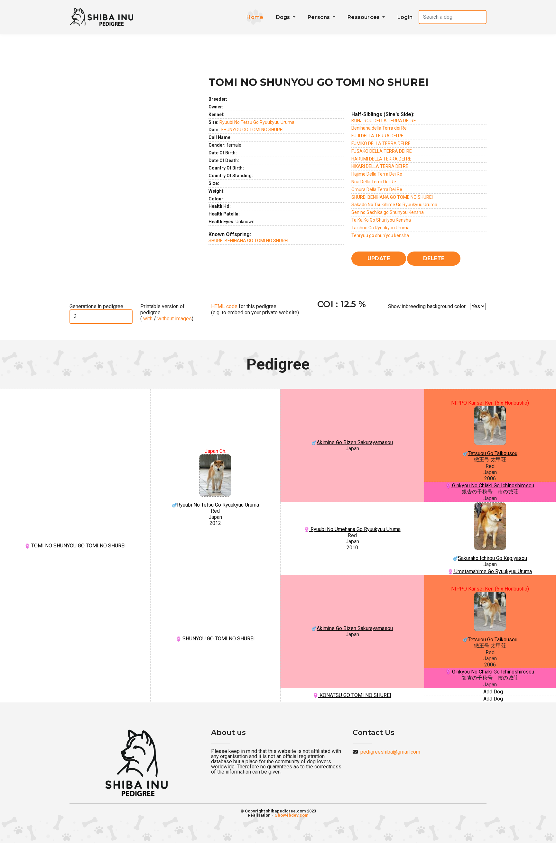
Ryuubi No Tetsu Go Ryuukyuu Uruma (256, 122)
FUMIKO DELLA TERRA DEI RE (381, 143)
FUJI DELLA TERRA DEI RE (377, 135)
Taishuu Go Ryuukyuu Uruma (380, 227)
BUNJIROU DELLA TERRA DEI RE (383, 120)
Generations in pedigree (96, 306)
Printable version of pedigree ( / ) (166, 312)
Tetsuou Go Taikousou (492, 453)
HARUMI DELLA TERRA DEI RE (381, 158)
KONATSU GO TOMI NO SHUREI (354, 695)
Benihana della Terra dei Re (379, 128)
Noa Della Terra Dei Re (373, 181)
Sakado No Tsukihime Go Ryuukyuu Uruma (394, 204)
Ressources (364, 17)
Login (404, 17)
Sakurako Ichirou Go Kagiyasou (492, 558)
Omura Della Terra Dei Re (376, 189)
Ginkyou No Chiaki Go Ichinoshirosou (492, 485)
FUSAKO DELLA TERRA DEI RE (381, 151)
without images (174, 319)
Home (254, 17)
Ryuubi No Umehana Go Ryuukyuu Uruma (355, 529)
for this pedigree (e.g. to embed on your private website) (255, 309)
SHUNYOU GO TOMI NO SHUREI (252, 129)
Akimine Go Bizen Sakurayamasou (355, 442)
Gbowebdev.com (291, 815)
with (147, 319)
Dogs (284, 17)
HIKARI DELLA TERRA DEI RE (379, 166)
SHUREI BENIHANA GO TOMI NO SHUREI (248, 240)
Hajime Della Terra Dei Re (376, 174)
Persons (319, 17)
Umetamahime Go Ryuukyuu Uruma (492, 571)
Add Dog (493, 692)
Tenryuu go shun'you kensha (380, 235)
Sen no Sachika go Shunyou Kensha (387, 212)
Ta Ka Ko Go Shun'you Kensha (381, 220)
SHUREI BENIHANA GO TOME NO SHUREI (392, 197)
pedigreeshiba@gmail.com (390, 752)
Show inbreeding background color (427, 306)
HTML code (224, 306)
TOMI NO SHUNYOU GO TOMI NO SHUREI (78, 546)
